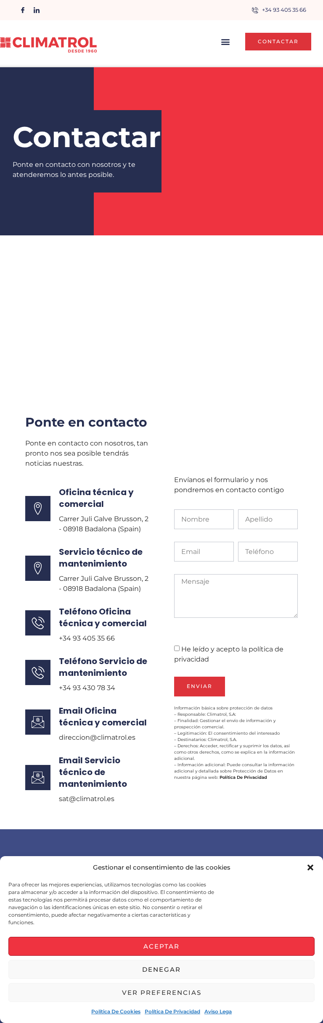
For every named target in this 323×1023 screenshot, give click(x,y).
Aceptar (161, 946)
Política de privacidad (172, 1011)
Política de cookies (115, 1011)
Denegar (161, 969)
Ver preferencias (161, 993)
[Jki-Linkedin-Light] (36, 10)
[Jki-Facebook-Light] (23, 10)
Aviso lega (218, 1011)
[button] (310, 867)
